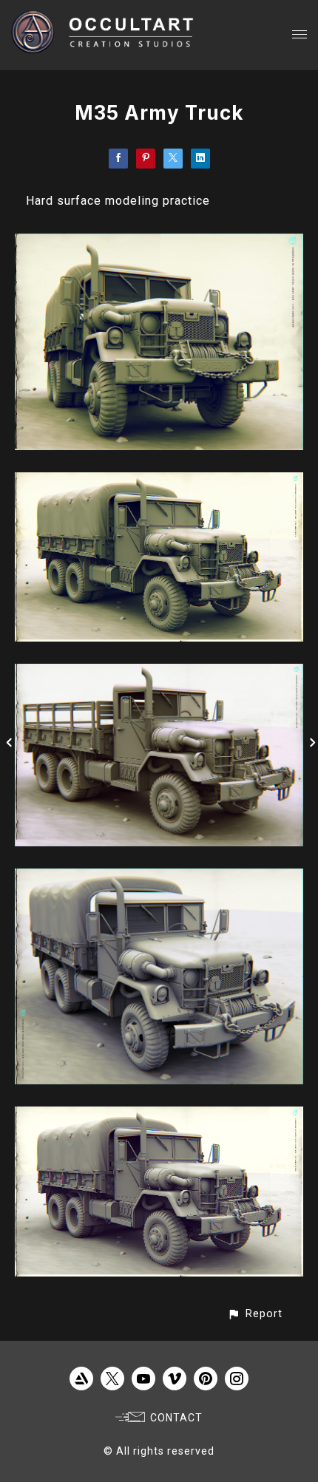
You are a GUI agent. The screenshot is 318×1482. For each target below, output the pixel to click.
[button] (254, 1314)
